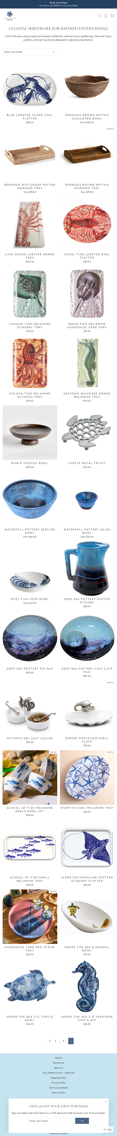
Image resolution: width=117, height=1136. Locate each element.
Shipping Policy (58, 1077)
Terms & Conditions (58, 1087)
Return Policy (58, 1092)
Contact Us (58, 1062)
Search (58, 1057)
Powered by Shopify (58, 1133)
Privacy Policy (58, 1082)
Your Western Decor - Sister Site (58, 1072)
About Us (58, 1067)
